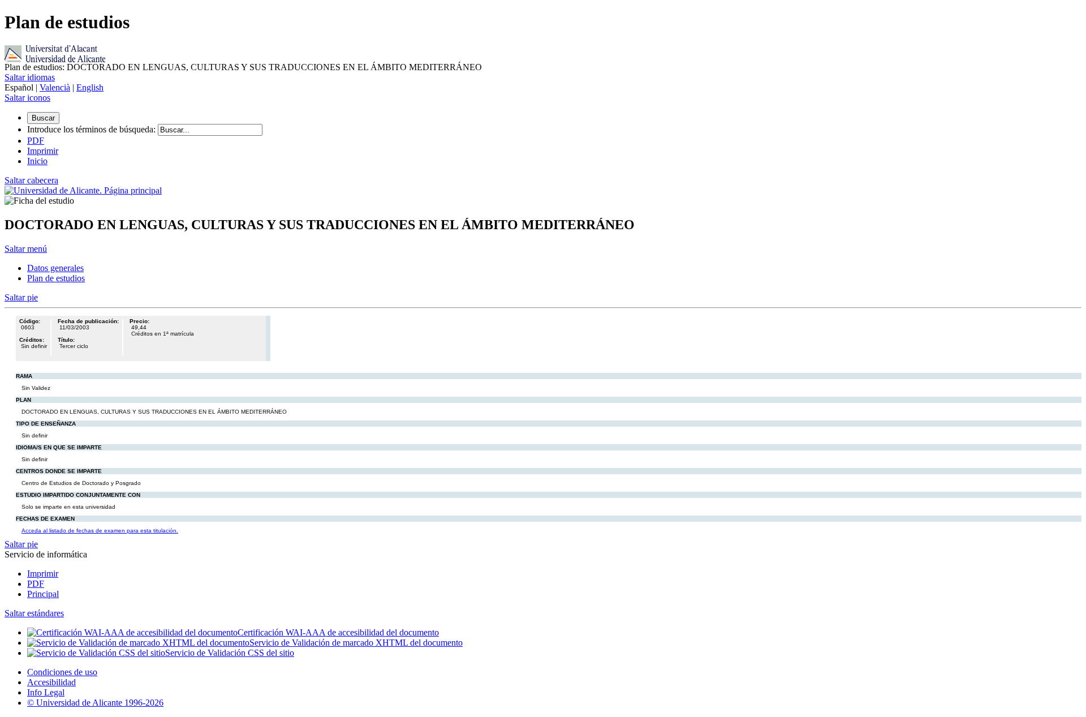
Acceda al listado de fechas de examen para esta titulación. (99, 530)
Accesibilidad (51, 682)
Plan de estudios (56, 278)
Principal (43, 594)
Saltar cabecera (31, 180)
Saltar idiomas (30, 77)
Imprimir (42, 573)
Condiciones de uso (62, 672)
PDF (35, 584)
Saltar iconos (27, 97)
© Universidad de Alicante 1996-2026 (95, 702)
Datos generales (55, 268)
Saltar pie (21, 297)
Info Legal (45, 692)
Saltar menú (26, 249)
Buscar (43, 118)
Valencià (55, 87)
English (90, 87)
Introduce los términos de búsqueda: (91, 129)
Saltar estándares (34, 613)
